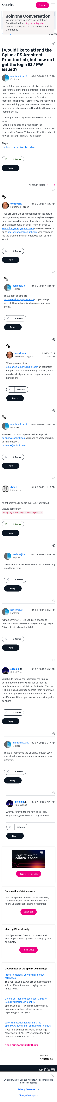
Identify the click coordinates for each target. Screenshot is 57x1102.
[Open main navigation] (53, 5)
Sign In (42, 5)
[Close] (52, 1075)
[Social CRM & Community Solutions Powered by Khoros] (46, 1057)
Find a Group (28, 949)
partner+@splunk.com (14, 437)
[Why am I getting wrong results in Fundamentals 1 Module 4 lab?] (48, 184)
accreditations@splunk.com (22, 232)
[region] (28, 1086)
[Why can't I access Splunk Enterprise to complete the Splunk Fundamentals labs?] (54, 184)
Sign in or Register (34, 23)
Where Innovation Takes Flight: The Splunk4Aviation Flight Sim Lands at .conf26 (28, 1024)
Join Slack (28, 911)
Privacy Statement (27, 1089)
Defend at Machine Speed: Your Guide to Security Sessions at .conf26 (26, 1000)
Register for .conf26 (28, 874)
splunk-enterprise (24, 147)
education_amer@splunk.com (18, 228)
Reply (10, 168)
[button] (53, 44)
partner (6, 147)
